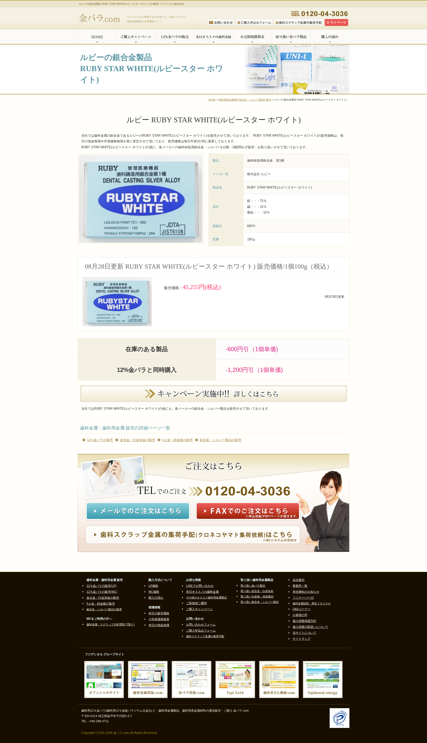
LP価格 (153, 586)
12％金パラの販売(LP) (101, 586)
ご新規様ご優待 (196, 603)
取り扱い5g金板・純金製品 (257, 596)
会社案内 (298, 580)
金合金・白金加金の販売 (137, 440)
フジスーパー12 (303, 597)
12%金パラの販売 (174, 37)
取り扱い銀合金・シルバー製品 (260, 601)
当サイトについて (304, 633)
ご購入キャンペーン (135, 37)
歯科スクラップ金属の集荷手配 (205, 636)
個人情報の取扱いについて (310, 627)
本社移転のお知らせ (306, 592)
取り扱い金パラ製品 (291, 37)
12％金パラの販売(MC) (101, 592)
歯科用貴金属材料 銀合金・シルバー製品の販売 (245, 99)
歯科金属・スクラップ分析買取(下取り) (110, 624)
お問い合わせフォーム (201, 624)
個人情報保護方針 (304, 621)
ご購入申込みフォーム (201, 630)
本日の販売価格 (159, 613)
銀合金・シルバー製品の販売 (220, 440)
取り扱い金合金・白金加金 (257, 591)
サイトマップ (301, 638)
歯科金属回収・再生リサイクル (312, 603)
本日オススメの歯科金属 (213, 37)
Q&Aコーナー (302, 609)
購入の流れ (329, 37)
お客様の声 (300, 615)
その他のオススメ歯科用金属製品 (206, 597)
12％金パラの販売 (100, 440)
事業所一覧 (300, 586)
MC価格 (154, 592)
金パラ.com (100, 18)
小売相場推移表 (252, 37)
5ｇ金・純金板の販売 (177, 440)
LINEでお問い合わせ (200, 586)
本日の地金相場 (159, 625)
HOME (97, 37)
